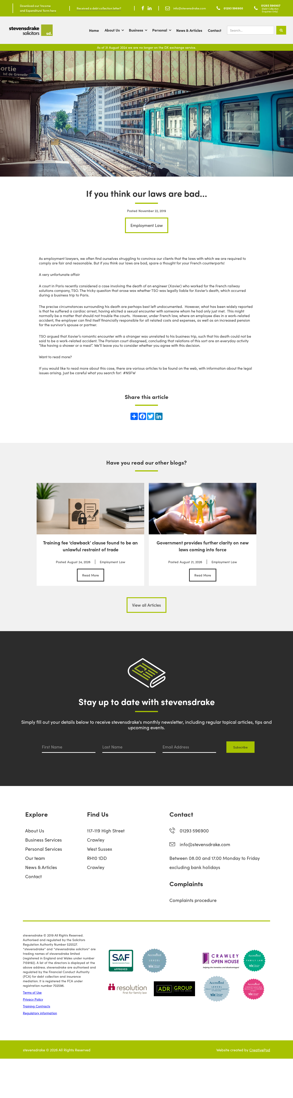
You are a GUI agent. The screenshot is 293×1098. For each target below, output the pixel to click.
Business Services (43, 839)
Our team (35, 858)
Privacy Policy (33, 999)
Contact (214, 30)
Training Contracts (36, 1006)
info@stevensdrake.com (205, 844)
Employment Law (146, 225)
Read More (90, 575)
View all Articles (146, 605)
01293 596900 (194, 830)
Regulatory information (40, 1013)
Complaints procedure (193, 900)
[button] (117, 30)
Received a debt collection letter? (99, 8)
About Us (112, 29)
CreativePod (259, 1049)
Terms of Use (32, 992)
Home (94, 30)
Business (136, 29)
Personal (159, 29)
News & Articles (189, 30)
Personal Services (43, 848)
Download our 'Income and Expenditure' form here (38, 8)
